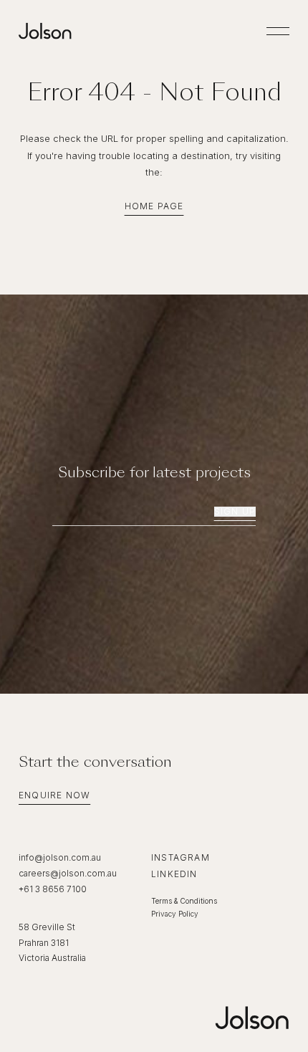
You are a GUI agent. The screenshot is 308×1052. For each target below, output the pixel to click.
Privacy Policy (174, 913)
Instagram (180, 857)
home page (154, 206)
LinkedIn (174, 874)
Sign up (235, 512)
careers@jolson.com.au (68, 873)
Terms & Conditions (184, 900)
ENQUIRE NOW (54, 795)
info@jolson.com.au (60, 857)
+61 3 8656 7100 (53, 889)
